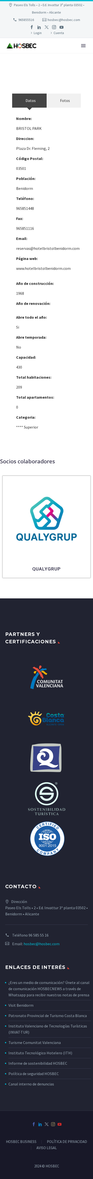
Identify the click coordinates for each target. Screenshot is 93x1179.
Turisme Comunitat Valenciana (34, 1042)
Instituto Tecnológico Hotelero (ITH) (40, 1052)
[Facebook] (31, 27)
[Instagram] (54, 27)
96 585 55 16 (39, 935)
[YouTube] (61, 27)
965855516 (26, 20)
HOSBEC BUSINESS (21, 1142)
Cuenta (59, 33)
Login (38, 33)
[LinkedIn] (39, 27)
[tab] (29, 101)
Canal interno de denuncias (31, 1083)
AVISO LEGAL (46, 1148)
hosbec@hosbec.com (64, 20)
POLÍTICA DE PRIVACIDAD (67, 1142)
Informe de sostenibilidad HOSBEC (38, 1063)
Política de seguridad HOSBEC (33, 1073)
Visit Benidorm (20, 1005)
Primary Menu (83, 45)
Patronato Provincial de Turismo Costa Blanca (47, 1015)
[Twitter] (46, 27)
